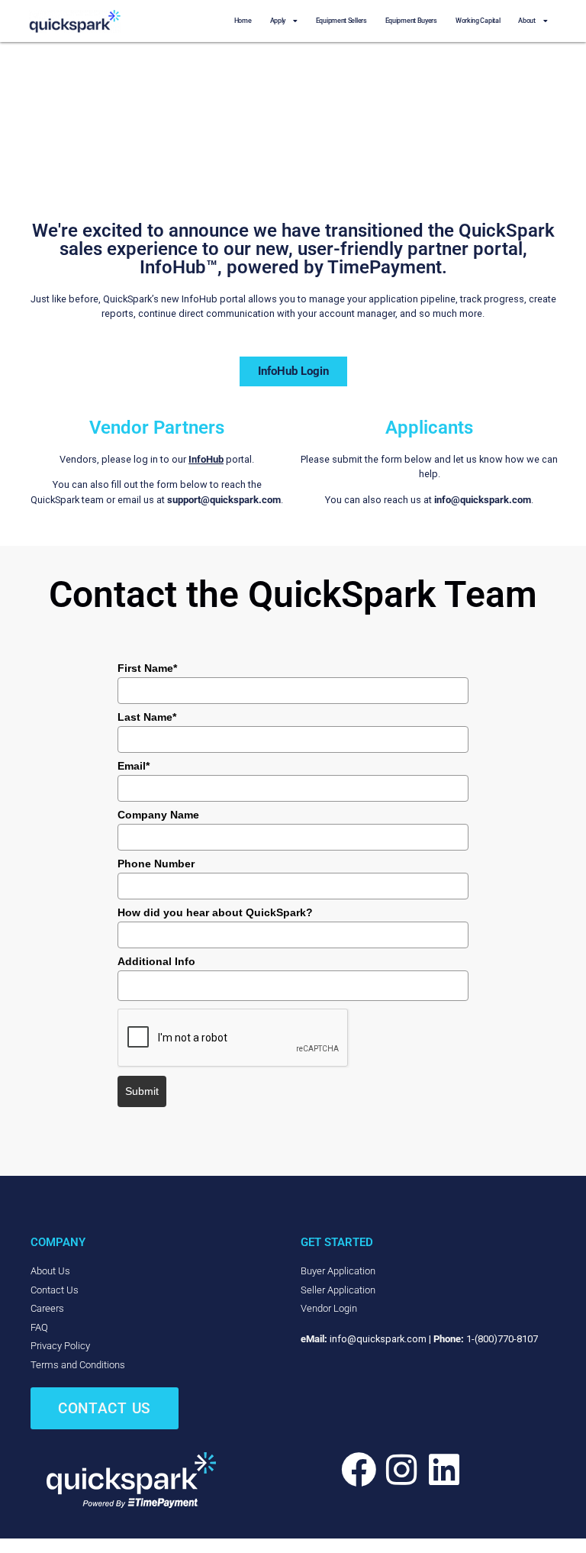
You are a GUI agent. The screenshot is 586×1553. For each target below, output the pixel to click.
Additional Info (156, 961)
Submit (142, 1091)
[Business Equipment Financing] (131, 1480)
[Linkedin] (444, 1469)
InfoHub (206, 459)
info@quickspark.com (482, 499)
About (527, 20)
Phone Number (156, 863)
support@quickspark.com (224, 499)
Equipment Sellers (341, 20)
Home (243, 20)
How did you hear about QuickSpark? (215, 912)
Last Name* (147, 717)
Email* (134, 765)
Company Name (158, 814)
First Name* (147, 668)
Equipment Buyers (411, 20)
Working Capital (478, 20)
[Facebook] (358, 1469)
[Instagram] (401, 1469)
